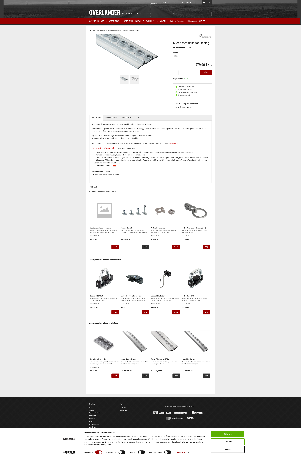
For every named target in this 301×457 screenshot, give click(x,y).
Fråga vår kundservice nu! (184, 107)
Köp (115, 247)
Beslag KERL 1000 (96, 296)
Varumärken (181, 21)
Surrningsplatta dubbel (98, 359)
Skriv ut (94, 187)
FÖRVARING (139, 21)
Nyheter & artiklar (94, 413)
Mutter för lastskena (158, 228)
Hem (93, 30)
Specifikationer (111, 117)
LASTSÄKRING (113, 21)
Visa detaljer (180, 452)
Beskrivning (96, 117)
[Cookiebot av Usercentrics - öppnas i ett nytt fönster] (69, 452)
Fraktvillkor (92, 416)
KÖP (206, 73)
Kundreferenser (94, 424)
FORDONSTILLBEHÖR (164, 21)
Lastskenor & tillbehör (104, 30)
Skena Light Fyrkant (189, 359)
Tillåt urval (228, 442)
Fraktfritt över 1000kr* (184, 89)
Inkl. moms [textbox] (185, 2)
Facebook (123, 407)
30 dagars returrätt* (184, 95)
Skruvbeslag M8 (126, 228)
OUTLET (202, 21)
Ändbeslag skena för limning (100, 228)
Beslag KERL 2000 (188, 296)
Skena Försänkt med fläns (160, 359)
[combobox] (166, 2)
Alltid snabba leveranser (185, 87)
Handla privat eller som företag (187, 92)
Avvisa (227, 449)
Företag (91, 421)
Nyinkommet (192, 21)
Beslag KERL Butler (158, 296)
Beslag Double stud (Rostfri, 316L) (194, 228)
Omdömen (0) (127, 117)
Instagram (123, 410)
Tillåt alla (227, 434)
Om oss (92, 410)
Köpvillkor (92, 418)
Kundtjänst (92, 427)
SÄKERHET (150, 21)
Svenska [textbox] (164, 2)
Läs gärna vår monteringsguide (103, 148)
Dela (138, 117)
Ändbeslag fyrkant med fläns (131, 296)
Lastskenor (116, 30)
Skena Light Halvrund (128, 359)
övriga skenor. (173, 143)
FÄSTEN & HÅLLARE (96, 21)
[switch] (122, 452)
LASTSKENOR (128, 21)
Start (90, 407)
